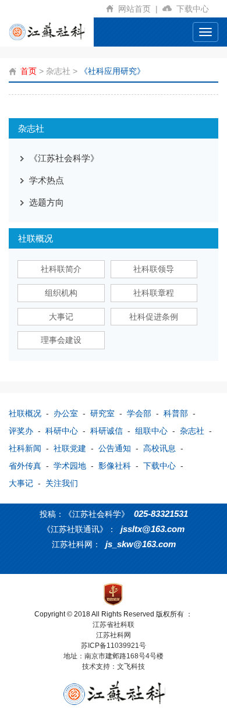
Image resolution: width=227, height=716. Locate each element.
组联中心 (151, 430)
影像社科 (114, 465)
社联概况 (25, 413)
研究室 (102, 413)
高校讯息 (159, 448)
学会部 (139, 413)
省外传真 (25, 465)
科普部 (176, 413)
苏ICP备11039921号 (113, 645)
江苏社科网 (113, 635)
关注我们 (61, 483)
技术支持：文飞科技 (113, 666)
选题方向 (46, 202)
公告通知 (114, 448)
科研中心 (61, 430)
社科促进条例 (153, 316)
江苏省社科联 (113, 625)
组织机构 (61, 292)
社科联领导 (153, 269)
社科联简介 (61, 269)
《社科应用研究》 (112, 71)
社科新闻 (25, 448)
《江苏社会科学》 (64, 158)
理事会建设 (61, 340)
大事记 (61, 316)
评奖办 (21, 430)
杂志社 (58, 71)
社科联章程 (153, 292)
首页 (28, 71)
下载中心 (195, 8)
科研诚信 (106, 430)
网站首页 (138, 8)
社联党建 (70, 448)
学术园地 (70, 465)
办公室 (66, 413)
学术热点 (46, 180)
